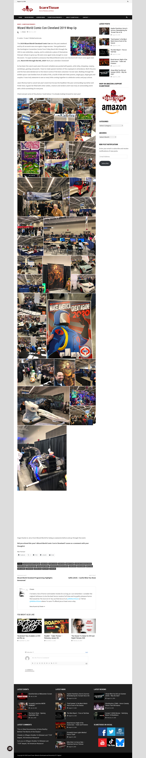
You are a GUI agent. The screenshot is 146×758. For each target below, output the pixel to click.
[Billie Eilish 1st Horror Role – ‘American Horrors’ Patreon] (61, 742)
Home (20, 17)
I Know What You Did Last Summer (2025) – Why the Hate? (118, 72)
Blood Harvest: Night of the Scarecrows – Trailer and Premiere (119, 61)
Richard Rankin (22, 566)
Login (86, 652)
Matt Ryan (89, 566)
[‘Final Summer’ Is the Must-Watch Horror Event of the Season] (104, 39)
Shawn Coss (37, 568)
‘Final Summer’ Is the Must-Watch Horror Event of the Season (119, 41)
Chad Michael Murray (43, 566)
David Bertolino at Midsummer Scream (40, 694)
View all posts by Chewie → (37, 606)
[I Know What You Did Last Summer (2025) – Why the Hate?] (104, 71)
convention (29, 568)
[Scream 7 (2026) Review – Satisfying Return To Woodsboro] (99, 713)
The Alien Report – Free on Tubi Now (78, 713)
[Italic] (35, 663)
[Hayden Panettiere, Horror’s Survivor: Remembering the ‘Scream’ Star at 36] (104, 29)
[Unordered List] (44, 663)
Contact (85, 17)
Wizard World (32, 566)
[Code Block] (49, 663)
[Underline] (37, 663)
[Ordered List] (42, 663)
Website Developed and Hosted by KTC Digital (48, 755)
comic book (72, 566)
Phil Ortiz (45, 568)
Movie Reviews (29, 17)
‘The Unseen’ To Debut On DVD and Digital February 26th (82, 637)
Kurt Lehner (21, 568)
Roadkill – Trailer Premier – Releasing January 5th (53, 637)
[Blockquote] (47, 663)
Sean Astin (44, 563)
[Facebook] (118, 1)
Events (19, 24)
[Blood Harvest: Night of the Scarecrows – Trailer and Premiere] (104, 60)
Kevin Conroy (81, 566)
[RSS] (128, 1)
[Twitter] (123, 1)
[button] (23, 106)
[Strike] (40, 663)
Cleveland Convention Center (83, 563)
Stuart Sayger (53, 563)
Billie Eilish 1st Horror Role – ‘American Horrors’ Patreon (75, 743)
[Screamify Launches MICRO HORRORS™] (22, 704)
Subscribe (105, 163)
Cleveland (52, 568)
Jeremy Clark (69, 563)
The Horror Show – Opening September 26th (37, 714)
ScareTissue (49, 7)
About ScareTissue (72, 17)
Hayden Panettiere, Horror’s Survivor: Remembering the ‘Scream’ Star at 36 (119, 30)
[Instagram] (126, 1)
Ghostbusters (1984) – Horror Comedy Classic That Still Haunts (117, 704)
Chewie (24, 32)
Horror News (40, 17)
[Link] (51, 663)
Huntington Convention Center (59, 566)
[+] (56, 663)
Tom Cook (61, 563)
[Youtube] (121, 1)
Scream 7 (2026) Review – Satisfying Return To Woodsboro (116, 714)
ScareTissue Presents (55, 17)
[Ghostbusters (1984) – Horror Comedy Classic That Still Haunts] (99, 704)
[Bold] (32, 663)
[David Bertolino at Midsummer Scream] (22, 694)
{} (53, 663)
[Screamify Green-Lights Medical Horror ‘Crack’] (61, 733)
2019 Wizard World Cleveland (32, 563)
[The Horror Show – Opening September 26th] (22, 713)
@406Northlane (73, 599)
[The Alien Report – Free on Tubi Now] (104, 50)
